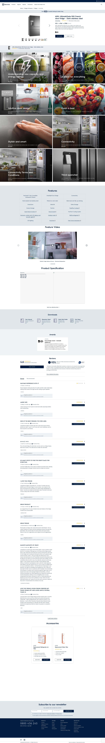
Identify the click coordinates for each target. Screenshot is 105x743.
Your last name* (45, 710)
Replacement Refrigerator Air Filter (41, 647)
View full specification (52, 307)
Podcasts (53, 727)
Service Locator (63, 725)
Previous (19, 25)
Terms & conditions (72, 742)
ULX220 (56, 645)
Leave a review (32, 366)
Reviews (88, 51)
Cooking (42, 722)
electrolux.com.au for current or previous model (33, 396)
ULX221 (34, 645)
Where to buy (100, 1)
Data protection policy (81, 742)
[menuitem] (13, 4)
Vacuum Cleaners (44, 727)
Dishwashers (43, 725)
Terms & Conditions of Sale (79, 727)
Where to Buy (76, 731)
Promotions (30, 4)
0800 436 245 (28, 723)
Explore (24, 4)
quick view (37, 659)
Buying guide (54, 728)
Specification (75, 51)
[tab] (22, 39)
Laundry (42, 728)
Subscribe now (68, 711)
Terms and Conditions (51, 713)
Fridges (35, 8)
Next (49, 25)
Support (19, 4)
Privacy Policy (59, 713)
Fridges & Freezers (28, 8)
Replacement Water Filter (61, 647)
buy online (59, 36)
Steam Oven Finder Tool (39, 4)
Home (21, 8)
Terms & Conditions (77, 725)
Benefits (68, 51)
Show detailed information (52, 374)
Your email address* (57, 710)
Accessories (95, 51)
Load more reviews (52, 618)
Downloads (82, 51)
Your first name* (34, 710)
